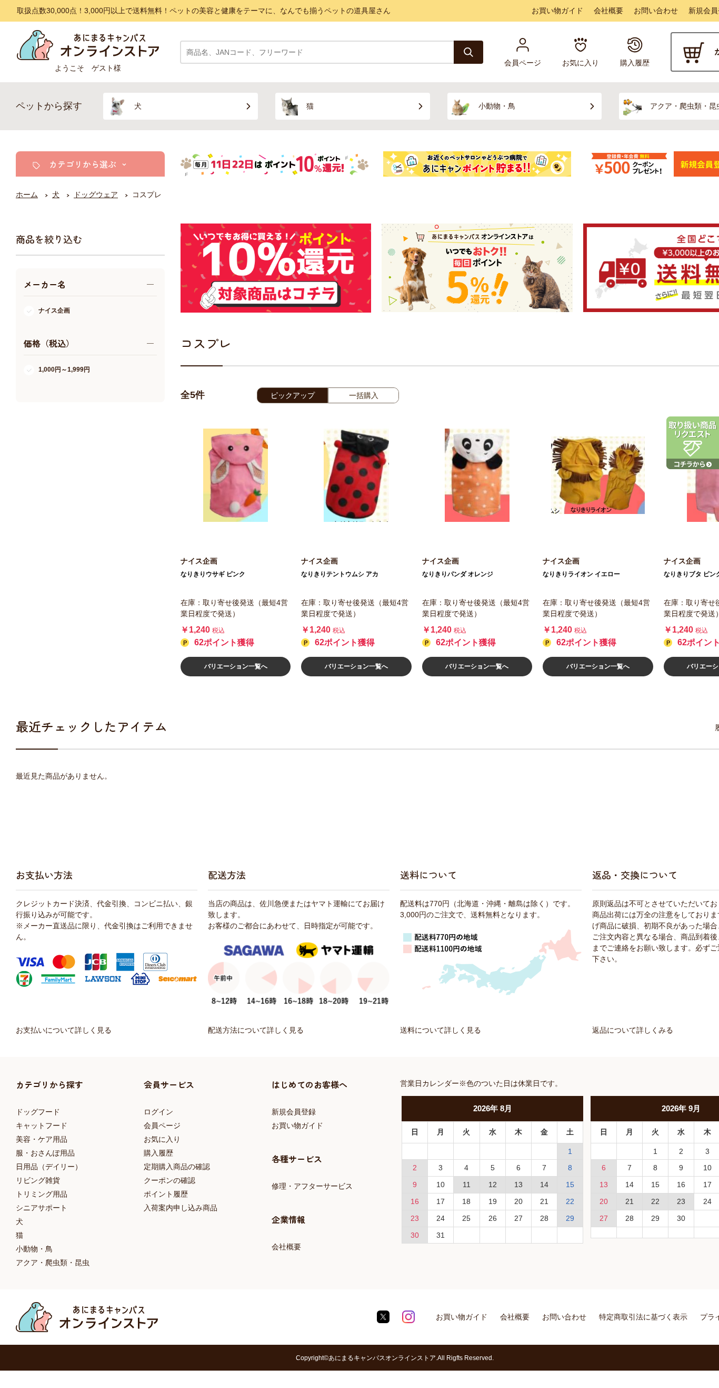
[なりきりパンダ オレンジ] (477, 475)
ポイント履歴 (166, 1194)
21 (544, 1201)
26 (492, 1218)
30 (415, 1235)
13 (518, 1184)
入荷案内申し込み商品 (180, 1207)
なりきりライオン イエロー (581, 574)
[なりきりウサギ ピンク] (236, 475)
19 (492, 1201)
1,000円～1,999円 (64, 369)
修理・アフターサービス (312, 1186)
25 (466, 1218)
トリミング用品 (41, 1194)
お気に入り (162, 1139)
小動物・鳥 (34, 1249)
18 (466, 1201)
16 (415, 1201)
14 (544, 1184)
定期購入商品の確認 (177, 1166)
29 (570, 1218)
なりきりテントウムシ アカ (339, 574)
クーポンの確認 (169, 1180)
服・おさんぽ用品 (45, 1153)
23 (415, 1218)
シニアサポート (41, 1207)
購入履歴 (158, 1153)
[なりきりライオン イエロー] (598, 475)
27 (518, 1218)
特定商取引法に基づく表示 (643, 1317)
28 (544, 1218)
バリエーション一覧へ (235, 666)
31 (440, 1235)
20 (518, 1201)
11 (467, 1184)
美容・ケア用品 (41, 1139)
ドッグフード (38, 1112)
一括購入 (363, 395)
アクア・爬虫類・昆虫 (52, 1262)
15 (570, 1184)
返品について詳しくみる (632, 1030)
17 (440, 1201)
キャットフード (41, 1125)
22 (570, 1201)
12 (492, 1184)
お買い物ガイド (557, 10)
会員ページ (162, 1125)
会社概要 (608, 10)
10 (440, 1184)
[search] (468, 52)
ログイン (158, 1112)
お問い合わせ (656, 10)
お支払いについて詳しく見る (64, 1030)
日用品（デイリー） (49, 1166)
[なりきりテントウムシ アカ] (356, 475)
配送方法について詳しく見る (256, 1030)
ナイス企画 (54, 310)
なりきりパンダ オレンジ (457, 574)
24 (440, 1218)
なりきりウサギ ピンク (213, 574)
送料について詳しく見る (440, 1030)
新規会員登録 (294, 1112)
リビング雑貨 (38, 1180)
